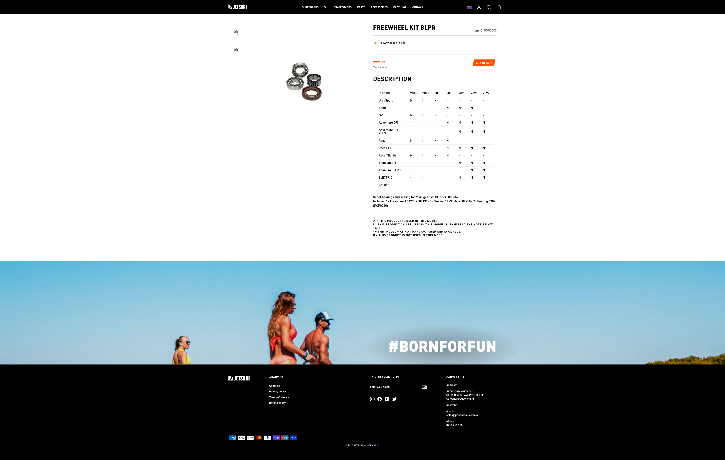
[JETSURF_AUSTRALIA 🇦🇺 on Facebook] (379, 399)
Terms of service (279, 397)
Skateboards (343, 7)
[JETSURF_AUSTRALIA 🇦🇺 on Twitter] (394, 399)
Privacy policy (277, 391)
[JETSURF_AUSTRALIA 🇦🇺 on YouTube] (387, 399)
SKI (326, 7)
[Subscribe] (424, 387)
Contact (417, 7)
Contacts (274, 385)
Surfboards (310, 7)
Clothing (399, 7)
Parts (361, 7)
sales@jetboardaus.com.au (462, 415)
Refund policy (277, 403)
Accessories (379, 7)
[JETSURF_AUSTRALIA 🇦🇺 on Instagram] (372, 399)
